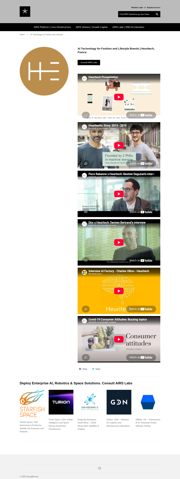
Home (22, 35)
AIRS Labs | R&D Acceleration (128, 27)
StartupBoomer (32, 476)
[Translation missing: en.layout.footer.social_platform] (99, 469)
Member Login (137, 8)
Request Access (153, 8)
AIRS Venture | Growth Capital (91, 27)
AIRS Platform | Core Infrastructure (52, 27)
